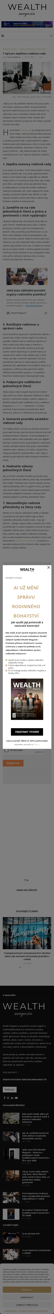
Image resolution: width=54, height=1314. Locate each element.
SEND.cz (36, 745)
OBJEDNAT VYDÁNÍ (27, 731)
